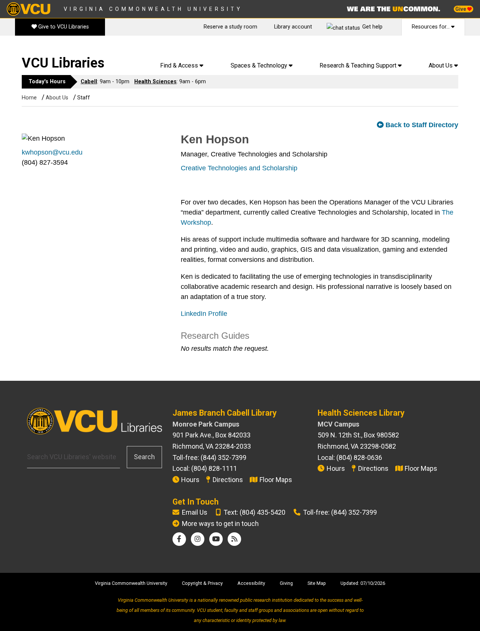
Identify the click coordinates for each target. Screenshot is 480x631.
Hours (190, 480)
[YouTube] (216, 539)
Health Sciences (155, 81)
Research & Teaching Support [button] (359, 65)
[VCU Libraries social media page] (179, 539)
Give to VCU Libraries (63, 27)
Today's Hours (47, 81)
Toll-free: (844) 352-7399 (340, 512)
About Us (57, 98)
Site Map (317, 583)
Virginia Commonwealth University (153, 9)
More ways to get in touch (220, 523)
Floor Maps (276, 480)
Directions (228, 480)
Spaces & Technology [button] (260, 65)
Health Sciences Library (361, 413)
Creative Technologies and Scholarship (239, 168)
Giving (286, 583)
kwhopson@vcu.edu (52, 152)
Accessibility (251, 583)
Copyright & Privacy (202, 583)
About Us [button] (441, 65)
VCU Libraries (63, 63)
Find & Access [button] (180, 65)
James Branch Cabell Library (224, 413)
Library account (293, 27)
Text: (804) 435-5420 (254, 512)
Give (461, 9)
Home (29, 98)
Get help (372, 27)
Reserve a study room (230, 27)
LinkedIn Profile (204, 313)
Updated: (349, 583)
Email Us (194, 512)
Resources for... (431, 27)
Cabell (89, 81)
